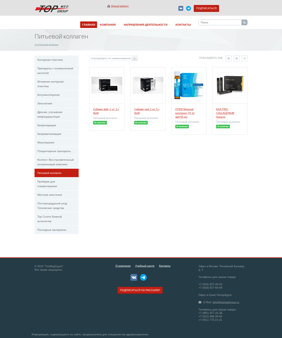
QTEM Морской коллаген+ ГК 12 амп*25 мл (185, 113)
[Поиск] (244, 22)
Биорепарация (46, 125)
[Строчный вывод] (236, 58)
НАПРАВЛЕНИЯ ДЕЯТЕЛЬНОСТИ (146, 24)
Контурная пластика (50, 59)
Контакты (165, 265)
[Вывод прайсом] (244, 58)
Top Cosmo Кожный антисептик (49, 219)
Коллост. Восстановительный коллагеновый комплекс (55, 162)
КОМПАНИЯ (108, 24)
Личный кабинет (120, 6)
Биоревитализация (49, 133)
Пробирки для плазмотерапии (47, 184)
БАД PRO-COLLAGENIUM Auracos (225, 113)
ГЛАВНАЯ (88, 24)
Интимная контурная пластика (50, 84)
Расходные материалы (51, 229)
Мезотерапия (45, 142)
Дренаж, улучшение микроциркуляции (49, 114)
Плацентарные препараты (54, 151)
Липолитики (44, 103)
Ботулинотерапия (48, 94)
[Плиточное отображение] (228, 58)
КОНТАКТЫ (183, 24)
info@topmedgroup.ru (226, 302)
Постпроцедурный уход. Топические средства (52, 206)
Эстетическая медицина (46, 44)
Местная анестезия (49, 194)
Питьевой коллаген (49, 172)
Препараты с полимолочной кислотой (55, 70)
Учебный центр (144, 265)
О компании (123, 265)
